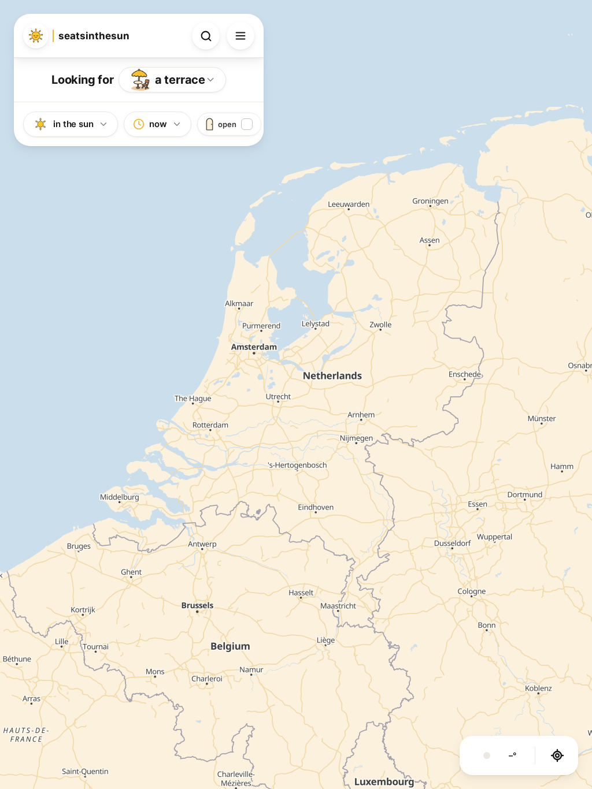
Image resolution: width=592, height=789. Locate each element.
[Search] (206, 36)
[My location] (557, 755)
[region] (296, 394)
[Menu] (240, 36)
